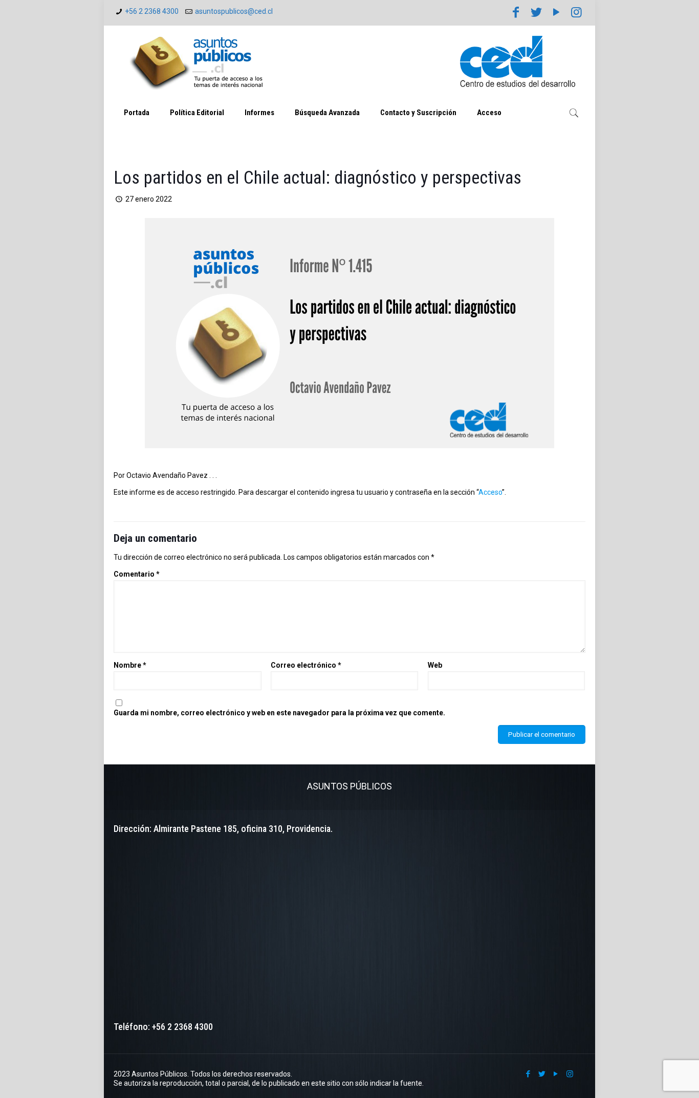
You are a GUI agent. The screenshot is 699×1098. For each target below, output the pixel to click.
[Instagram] (576, 12)
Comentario (137, 574)
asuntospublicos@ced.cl (234, 11)
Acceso (490, 492)
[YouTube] (556, 12)
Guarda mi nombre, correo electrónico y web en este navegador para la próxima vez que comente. (279, 713)
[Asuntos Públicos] (198, 61)
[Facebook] (516, 12)
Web (435, 665)
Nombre (130, 665)
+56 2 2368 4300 (152, 11)
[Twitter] (536, 12)
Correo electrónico (306, 665)
